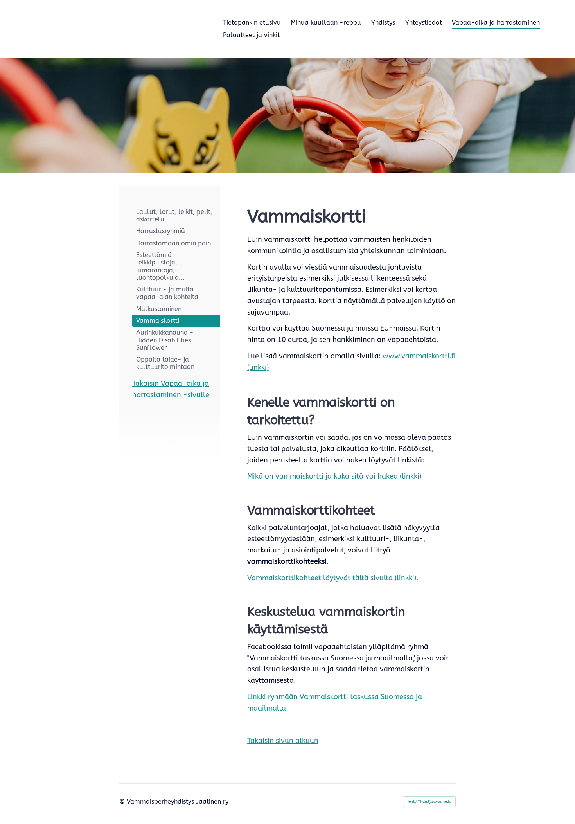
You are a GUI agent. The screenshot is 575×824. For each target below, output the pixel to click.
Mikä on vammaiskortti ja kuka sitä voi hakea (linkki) (335, 476)
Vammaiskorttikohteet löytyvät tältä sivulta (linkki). (332, 578)
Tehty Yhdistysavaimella (429, 801)
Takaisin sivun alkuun (282, 740)
